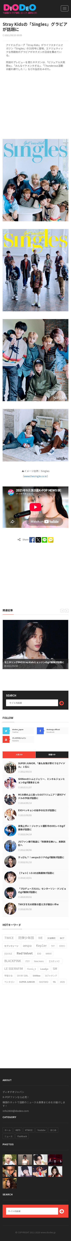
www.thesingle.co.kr (35, 476)
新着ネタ (52, 754)
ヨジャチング (51, 975)
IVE (40, 937)
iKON (62, 981)
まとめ (53, 1130)
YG (54, 981)
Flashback (22, 1136)
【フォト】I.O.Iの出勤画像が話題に (36, 873)
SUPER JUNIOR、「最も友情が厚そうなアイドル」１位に (41, 765)
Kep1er (41, 945)
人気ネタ (19, 754)
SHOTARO (43, 981)
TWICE (9, 937)
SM (55, 968)
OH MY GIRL (22, 975)
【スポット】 (54, 961)
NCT (62, 938)
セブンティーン (11, 945)
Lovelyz (44, 968)
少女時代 (51, 938)
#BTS (18, 1130)
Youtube (41, 1130)
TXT (53, 945)
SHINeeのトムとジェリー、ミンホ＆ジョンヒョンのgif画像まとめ (41, 780)
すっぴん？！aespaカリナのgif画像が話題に (41, 857)
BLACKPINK (12, 960)
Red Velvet (25, 953)
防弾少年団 (26, 937)
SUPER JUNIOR (27, 981)
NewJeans (39, 961)
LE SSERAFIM (13, 968)
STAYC (62, 945)
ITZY (28, 961)
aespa (27, 945)
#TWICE (29, 1130)
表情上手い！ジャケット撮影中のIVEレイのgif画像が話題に (41, 827)
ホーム (7, 1130)
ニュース (8, 1136)
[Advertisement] (35, 104)
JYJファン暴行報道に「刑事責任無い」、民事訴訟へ (41, 843)
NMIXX (49, 953)
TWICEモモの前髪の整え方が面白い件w (38, 904)
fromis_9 (31, 968)
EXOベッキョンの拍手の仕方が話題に (37, 810)
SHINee (36, 975)
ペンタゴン (9, 981)
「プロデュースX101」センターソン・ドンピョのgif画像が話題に (42, 890)
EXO (39, 953)
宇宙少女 (8, 975)
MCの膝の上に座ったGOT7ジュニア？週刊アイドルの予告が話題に (42, 796)
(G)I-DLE (8, 953)
